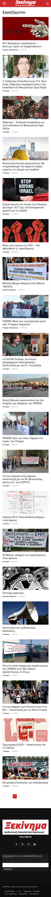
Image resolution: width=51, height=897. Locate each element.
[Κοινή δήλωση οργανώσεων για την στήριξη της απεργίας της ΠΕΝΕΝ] (25, 385)
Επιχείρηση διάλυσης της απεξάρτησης (25, 782)
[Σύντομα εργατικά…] (25, 578)
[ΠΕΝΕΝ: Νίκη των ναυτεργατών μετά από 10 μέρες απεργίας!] (25, 306)
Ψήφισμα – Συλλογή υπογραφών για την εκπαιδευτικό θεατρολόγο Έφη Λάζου (23, 125)
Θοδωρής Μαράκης (9, 596)
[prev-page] (4, 796)
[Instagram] (22, 844)
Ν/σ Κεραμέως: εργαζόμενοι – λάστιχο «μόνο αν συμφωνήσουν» (22, 45)
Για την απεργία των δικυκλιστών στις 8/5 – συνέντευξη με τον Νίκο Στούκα (24, 708)
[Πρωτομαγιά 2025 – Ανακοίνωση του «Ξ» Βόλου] (25, 730)
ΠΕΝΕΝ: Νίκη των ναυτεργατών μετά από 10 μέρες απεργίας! (24, 323)
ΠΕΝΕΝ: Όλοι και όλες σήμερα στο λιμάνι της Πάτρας (22, 440)
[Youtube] (34, 844)
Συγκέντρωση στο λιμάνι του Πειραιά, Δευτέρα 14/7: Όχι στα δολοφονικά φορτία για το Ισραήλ (24, 207)
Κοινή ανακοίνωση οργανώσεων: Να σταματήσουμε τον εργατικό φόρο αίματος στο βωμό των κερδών (23, 166)
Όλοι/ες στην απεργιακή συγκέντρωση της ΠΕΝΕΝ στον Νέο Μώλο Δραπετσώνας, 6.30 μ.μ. (25, 668)
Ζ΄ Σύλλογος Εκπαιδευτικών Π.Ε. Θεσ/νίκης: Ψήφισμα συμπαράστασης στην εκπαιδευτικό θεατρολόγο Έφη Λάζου (24, 84)
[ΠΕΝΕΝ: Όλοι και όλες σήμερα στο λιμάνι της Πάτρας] (25, 423)
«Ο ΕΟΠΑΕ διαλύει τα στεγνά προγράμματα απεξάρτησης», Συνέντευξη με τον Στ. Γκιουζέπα (21, 362)
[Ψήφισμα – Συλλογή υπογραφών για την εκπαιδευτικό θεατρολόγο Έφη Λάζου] (25, 107)
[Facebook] (16, 844)
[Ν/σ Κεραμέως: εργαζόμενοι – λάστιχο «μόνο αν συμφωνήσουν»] (25, 28)
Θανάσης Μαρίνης (9, 290)
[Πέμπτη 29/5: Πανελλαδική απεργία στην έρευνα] (25, 502)
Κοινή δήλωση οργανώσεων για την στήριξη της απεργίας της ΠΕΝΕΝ (23, 402)
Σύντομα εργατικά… (13, 592)
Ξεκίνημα (5, 91)
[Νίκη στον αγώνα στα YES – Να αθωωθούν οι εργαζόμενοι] (25, 230)
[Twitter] (28, 844)
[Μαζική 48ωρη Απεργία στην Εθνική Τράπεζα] (25, 268)
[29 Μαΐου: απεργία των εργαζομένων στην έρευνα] (25, 540)
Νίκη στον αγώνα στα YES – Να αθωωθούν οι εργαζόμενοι (21, 247)
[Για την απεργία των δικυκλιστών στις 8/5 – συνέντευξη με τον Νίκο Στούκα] (25, 692)
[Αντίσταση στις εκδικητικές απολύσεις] (25, 613)
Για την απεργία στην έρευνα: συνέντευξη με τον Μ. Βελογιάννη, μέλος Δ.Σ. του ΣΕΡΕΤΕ (22, 479)
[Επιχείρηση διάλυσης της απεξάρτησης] (25, 767)
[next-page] (25, 796)
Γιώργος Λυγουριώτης (10, 50)
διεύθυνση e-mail (9, 862)
